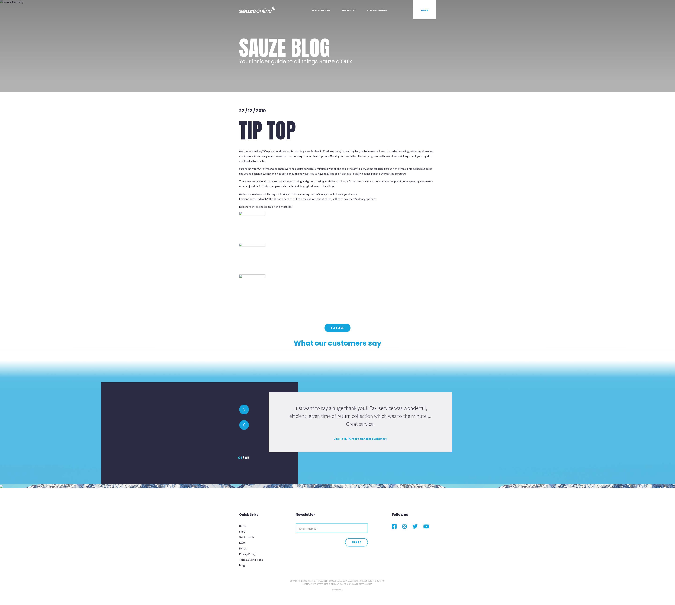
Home (242, 526)
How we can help (377, 10)
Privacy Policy (247, 554)
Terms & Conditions (251, 559)
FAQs (242, 543)
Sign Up (356, 542)
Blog (242, 565)
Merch (242, 548)
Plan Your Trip (321, 10)
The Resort (349, 10)
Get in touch (246, 537)
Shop (242, 531)
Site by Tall (337, 590)
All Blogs (337, 328)
